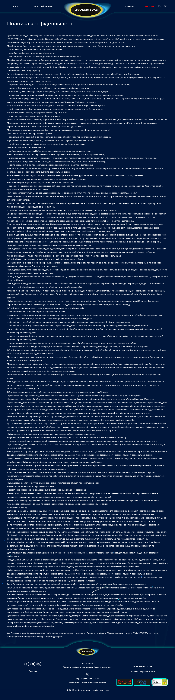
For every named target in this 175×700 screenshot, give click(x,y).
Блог (15, 6)
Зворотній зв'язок (43, 6)
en (159, 6)
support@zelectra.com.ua (87, 679)
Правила (129, 6)
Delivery (149, 6)
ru (165, 6)
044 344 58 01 (87, 663)
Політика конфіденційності (142, 671)
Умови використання (142, 666)
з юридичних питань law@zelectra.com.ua (87, 682)
